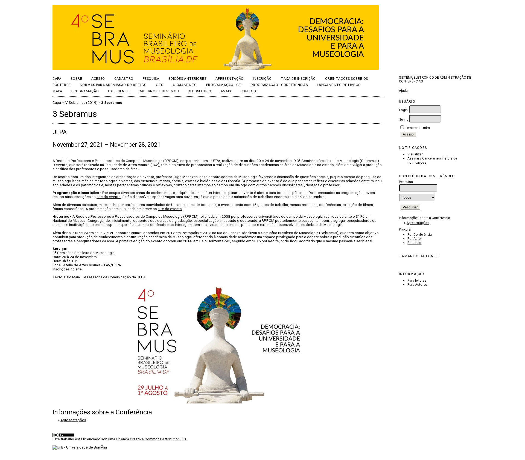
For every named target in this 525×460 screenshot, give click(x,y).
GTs (159, 85)
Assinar (413, 158)
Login (403, 110)
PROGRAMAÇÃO (85, 91)
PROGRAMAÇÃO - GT (224, 85)
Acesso (98, 78)
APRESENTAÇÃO (229, 78)
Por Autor (414, 239)
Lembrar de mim (418, 128)
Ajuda (403, 91)
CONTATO (249, 91)
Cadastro (123, 78)
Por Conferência (419, 234)
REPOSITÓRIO (199, 91)
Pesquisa (151, 78)
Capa (57, 78)
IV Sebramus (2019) (81, 103)
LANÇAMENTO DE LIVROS (338, 85)
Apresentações (418, 223)
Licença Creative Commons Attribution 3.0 (151, 439)
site (78, 269)
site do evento (109, 197)
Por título (414, 243)
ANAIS (226, 91)
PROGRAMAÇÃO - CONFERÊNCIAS (279, 85)
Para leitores (416, 280)
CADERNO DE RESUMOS (159, 91)
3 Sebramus (111, 103)
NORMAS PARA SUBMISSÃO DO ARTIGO (113, 85)
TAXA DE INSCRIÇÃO (298, 78)
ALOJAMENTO (185, 85)
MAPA (57, 91)
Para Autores (417, 284)
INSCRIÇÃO (262, 78)
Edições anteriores (187, 78)
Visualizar (415, 154)
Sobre (76, 78)
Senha (404, 119)
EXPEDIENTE (118, 91)
